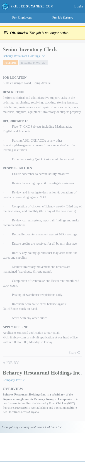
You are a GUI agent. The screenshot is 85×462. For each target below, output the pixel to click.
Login (78, 6)
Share (73, 352)
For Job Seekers (62, 17)
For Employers (22, 17)
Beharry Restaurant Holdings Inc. (24, 56)
